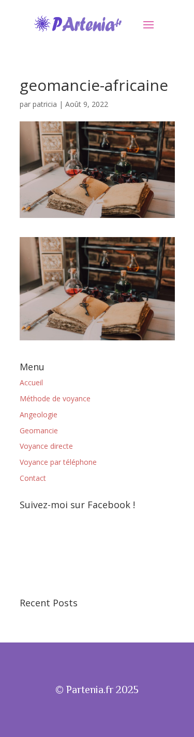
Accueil (31, 382)
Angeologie (38, 414)
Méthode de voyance (55, 398)
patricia (45, 104)
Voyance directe (46, 446)
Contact (33, 478)
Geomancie (39, 430)
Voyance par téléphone (58, 462)
